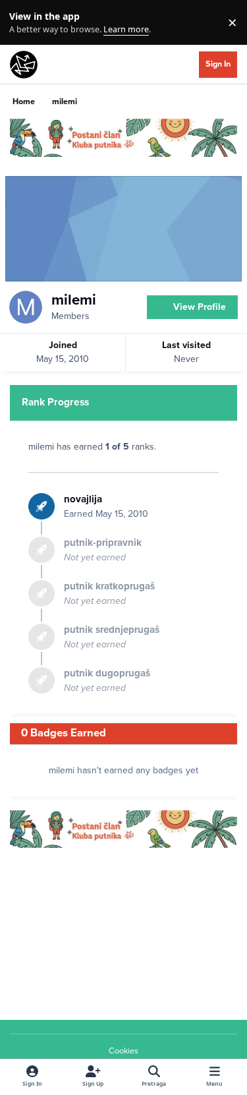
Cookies (123, 1051)
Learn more (25, 22)
